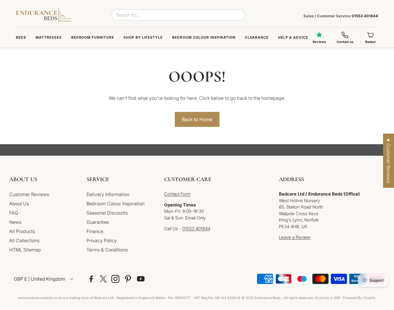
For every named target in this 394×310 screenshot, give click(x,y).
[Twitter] (103, 278)
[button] (43, 179)
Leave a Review (294, 237)
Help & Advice (293, 37)
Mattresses (48, 37)
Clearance (257, 37)
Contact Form (177, 194)
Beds (21, 37)
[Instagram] (115, 279)
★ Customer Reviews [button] (388, 160)
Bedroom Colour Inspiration (203, 37)
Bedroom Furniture (92, 37)
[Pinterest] (128, 279)
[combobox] (178, 15)
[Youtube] (141, 279)
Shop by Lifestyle (143, 37)
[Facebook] (91, 279)
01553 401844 (340, 16)
